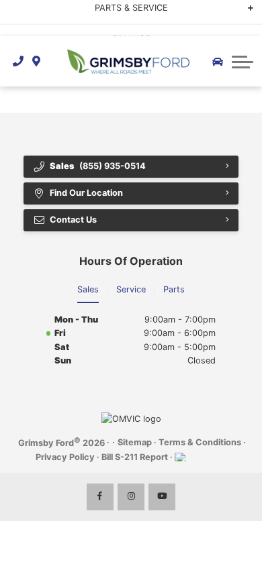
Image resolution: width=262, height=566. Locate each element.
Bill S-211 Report (134, 457)
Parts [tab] (174, 289)
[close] (242, 10)
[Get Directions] (36, 61)
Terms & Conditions (200, 442)
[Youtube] (161, 497)
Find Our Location (86, 193)
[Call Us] (18, 61)
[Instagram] (131, 497)
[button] (242, 62)
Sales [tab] (88, 289)
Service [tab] (131, 289)
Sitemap (135, 442)
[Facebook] (100, 497)
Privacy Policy (65, 457)
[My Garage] (217, 61)
